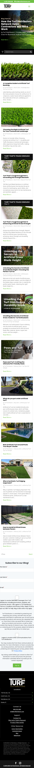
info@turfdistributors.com (17, 711)
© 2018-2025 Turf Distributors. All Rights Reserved (17, 766)
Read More (4, 40)
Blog (17, 733)
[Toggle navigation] (3, 52)
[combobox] (18, 51)
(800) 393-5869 (17, 709)
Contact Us (17, 718)
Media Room (17, 735)
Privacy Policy (18, 651)
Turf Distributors (9, 32)
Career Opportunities (17, 729)
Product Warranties (17, 722)
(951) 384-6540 (9, 1)
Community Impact (17, 731)
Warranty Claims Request (17, 720)
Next (30, 554)
